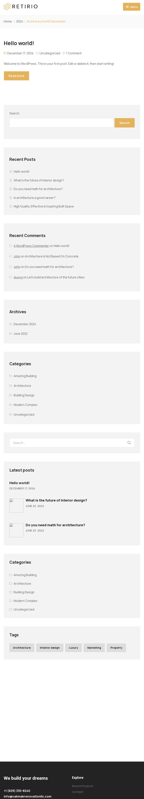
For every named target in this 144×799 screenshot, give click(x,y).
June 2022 (21, 334)
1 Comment (74, 53)
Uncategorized (50, 53)
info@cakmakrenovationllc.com (27, 796)
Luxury (73, 647)
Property (116, 647)
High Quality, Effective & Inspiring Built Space (44, 206)
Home (8, 21)
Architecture (22, 386)
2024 (19, 21)
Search (14, 113)
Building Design (24, 395)
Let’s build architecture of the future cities (56, 277)
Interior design (50, 647)
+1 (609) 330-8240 (17, 791)
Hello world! (21, 171)
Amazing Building (25, 376)
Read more (16, 76)
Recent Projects (82, 786)
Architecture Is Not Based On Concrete (52, 256)
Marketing (94, 647)
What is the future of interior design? (39, 180)
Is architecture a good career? (35, 198)
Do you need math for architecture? (38, 189)
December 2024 (25, 324)
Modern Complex (25, 405)
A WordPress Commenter (31, 246)
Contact (77, 792)
